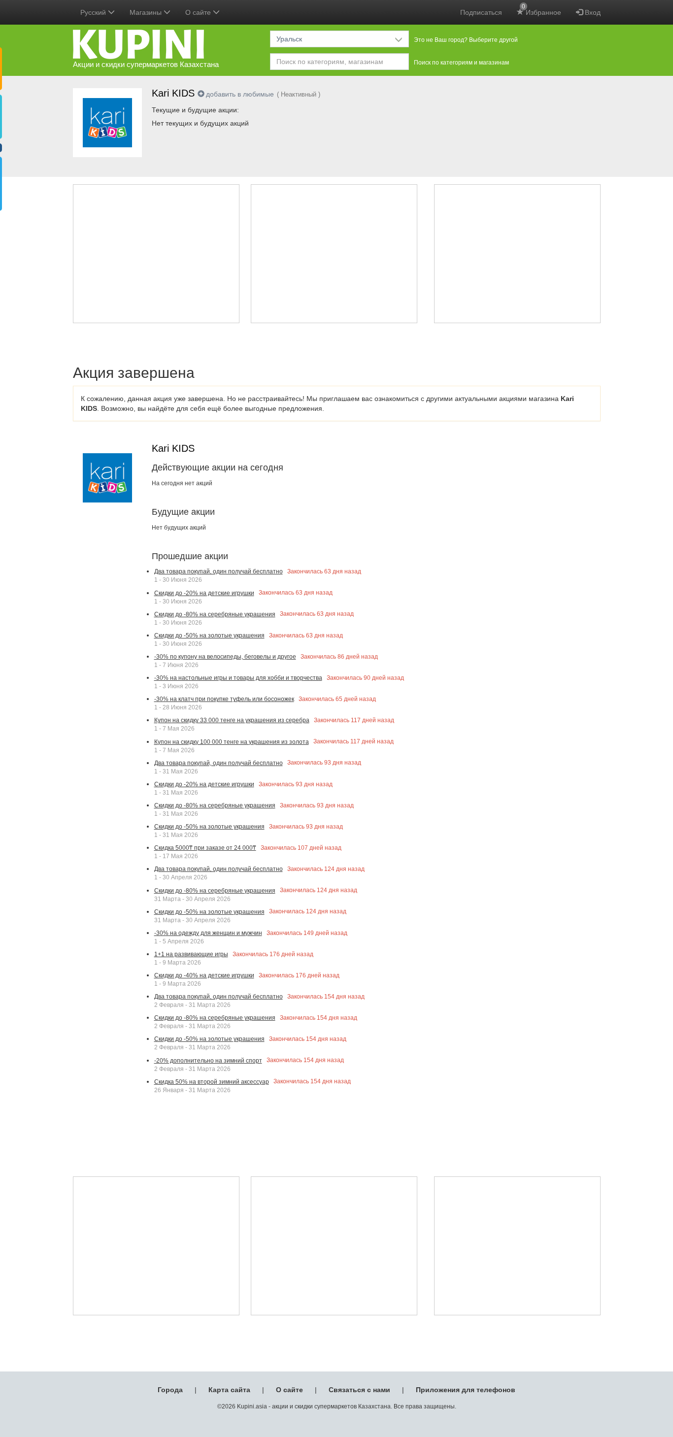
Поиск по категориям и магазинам (461, 62)
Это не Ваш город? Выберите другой (466, 39)
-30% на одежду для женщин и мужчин (208, 933)
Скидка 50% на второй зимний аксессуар (211, 1081)
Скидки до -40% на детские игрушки (204, 975)
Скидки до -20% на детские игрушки (204, 593)
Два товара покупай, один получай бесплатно (218, 571)
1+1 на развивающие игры (191, 954)
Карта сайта (229, 1390)
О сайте (289, 1390)
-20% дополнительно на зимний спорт (208, 1060)
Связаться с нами (359, 1390)
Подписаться (481, 12)
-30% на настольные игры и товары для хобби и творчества (238, 677)
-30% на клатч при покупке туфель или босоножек (224, 699)
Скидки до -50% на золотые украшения (209, 635)
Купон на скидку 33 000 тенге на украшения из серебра (231, 720)
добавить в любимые (240, 94)
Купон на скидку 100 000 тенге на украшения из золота (231, 741)
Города (170, 1390)
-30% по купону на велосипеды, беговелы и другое (225, 656)
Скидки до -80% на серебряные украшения (214, 614)
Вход (592, 12)
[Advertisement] (156, 254)
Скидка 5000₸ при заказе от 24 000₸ (205, 847)
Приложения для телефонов (465, 1390)
